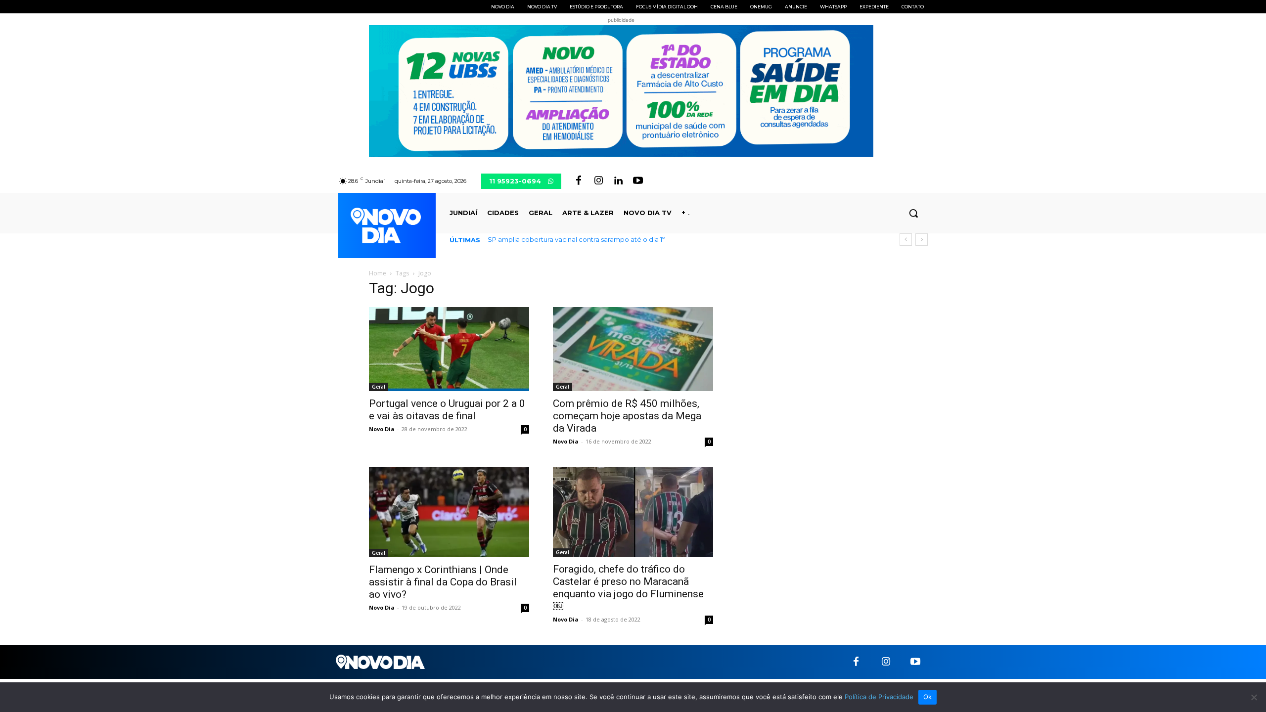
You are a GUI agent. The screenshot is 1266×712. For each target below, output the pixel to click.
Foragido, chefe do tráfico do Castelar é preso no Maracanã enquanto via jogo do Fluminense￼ (628, 587)
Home (377, 273)
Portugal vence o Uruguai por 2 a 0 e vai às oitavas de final (447, 410)
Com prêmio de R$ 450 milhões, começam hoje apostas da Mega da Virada (627, 416)
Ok (927, 697)
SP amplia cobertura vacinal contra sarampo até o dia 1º (576, 239)
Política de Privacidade (879, 697)
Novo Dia (382, 429)
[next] (921, 239)
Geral (378, 386)
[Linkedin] (618, 181)
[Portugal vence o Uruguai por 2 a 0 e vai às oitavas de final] (449, 349)
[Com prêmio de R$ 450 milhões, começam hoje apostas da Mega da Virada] (633, 349)
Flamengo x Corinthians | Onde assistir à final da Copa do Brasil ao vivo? (443, 582)
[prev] (906, 239)
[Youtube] (638, 181)
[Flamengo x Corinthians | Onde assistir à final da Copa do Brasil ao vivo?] (449, 512)
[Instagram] (598, 181)
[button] (913, 213)
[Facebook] (578, 181)
